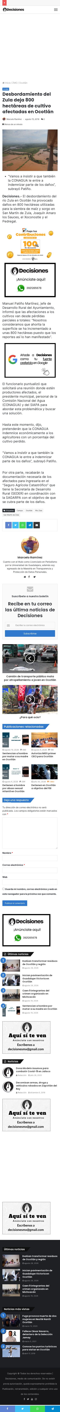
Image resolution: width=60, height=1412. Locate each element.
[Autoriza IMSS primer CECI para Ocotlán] (44, 739)
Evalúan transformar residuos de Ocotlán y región (39, 962)
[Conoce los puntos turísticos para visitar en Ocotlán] (11, 1351)
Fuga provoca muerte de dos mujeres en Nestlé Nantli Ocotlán (39, 1319)
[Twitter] (28, 1399)
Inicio (7, 82)
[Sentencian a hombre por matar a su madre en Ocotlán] (15, 739)
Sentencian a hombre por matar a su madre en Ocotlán (15, 756)
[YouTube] (32, 1399)
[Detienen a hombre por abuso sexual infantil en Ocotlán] (15, 771)
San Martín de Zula (11, 515)
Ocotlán (23, 82)
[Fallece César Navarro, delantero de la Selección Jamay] (11, 1336)
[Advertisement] (30, 47)
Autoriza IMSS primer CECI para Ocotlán (43, 755)
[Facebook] (24, 1399)
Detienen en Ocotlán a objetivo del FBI (43, 787)
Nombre (7, 852)
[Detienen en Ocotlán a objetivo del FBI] (44, 771)
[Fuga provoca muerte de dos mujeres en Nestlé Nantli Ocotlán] (11, 1321)
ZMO (14, 82)
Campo (20, 510)
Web (4, 877)
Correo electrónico (13, 865)
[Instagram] (36, 1399)
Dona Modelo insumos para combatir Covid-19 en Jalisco (33, 1070)
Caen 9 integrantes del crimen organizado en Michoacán (35, 993)
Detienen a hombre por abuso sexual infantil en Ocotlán (13, 788)
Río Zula (38, 510)
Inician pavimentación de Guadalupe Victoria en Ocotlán (37, 978)
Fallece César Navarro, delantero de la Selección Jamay (37, 1334)
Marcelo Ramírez (14, 119)
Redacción (21, 1075)
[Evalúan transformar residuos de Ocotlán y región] (11, 966)
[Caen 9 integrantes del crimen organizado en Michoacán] (11, 995)
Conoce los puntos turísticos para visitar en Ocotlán (39, 1348)
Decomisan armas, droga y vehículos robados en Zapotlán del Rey (36, 1085)
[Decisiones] (13, 9)
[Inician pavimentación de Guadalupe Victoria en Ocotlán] (11, 980)
